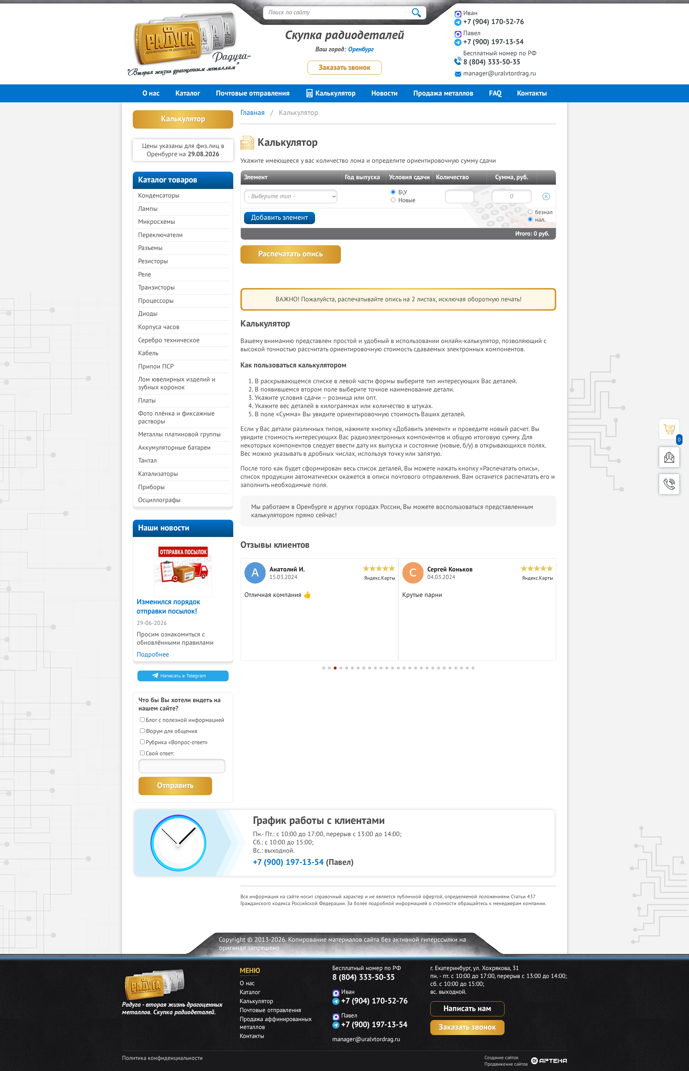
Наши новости (163, 528)
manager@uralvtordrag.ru (499, 73)
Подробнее (153, 654)
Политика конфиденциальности (162, 1058)
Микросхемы (156, 222)
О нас (151, 93)
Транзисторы (156, 287)
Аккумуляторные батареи (174, 447)
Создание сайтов (501, 1058)
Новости (384, 93)
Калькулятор (335, 93)
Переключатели (160, 235)
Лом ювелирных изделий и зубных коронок (176, 383)
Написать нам (467, 1008)
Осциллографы (159, 500)
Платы (147, 400)
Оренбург (361, 49)
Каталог (187, 93)
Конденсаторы (158, 195)
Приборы (151, 487)
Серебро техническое (169, 340)
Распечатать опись (290, 254)
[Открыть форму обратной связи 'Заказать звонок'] (669, 484)
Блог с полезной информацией (185, 720)
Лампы (148, 209)
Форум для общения (171, 731)
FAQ (495, 93)
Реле (144, 274)
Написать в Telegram (183, 675)
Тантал (147, 460)
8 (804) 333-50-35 (491, 62)
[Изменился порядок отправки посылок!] (183, 568)
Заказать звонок (344, 67)
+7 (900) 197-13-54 (493, 42)
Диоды (148, 313)
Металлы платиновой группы (179, 434)
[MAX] (458, 14)
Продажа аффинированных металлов (276, 1023)
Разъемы (150, 248)
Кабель (148, 353)
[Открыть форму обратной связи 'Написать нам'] (669, 457)
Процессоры (156, 301)
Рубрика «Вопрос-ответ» (177, 742)
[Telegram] (458, 22)
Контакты (532, 93)
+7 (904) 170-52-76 (493, 22)
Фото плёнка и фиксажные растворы (176, 417)
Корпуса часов (158, 327)
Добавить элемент (279, 217)
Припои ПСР (156, 366)
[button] (323, 668)
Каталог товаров (167, 180)
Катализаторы (158, 474)
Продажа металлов (443, 93)
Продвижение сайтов (506, 1064)
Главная (252, 112)
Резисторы (153, 261)
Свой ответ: (160, 753)
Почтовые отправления (253, 93)
